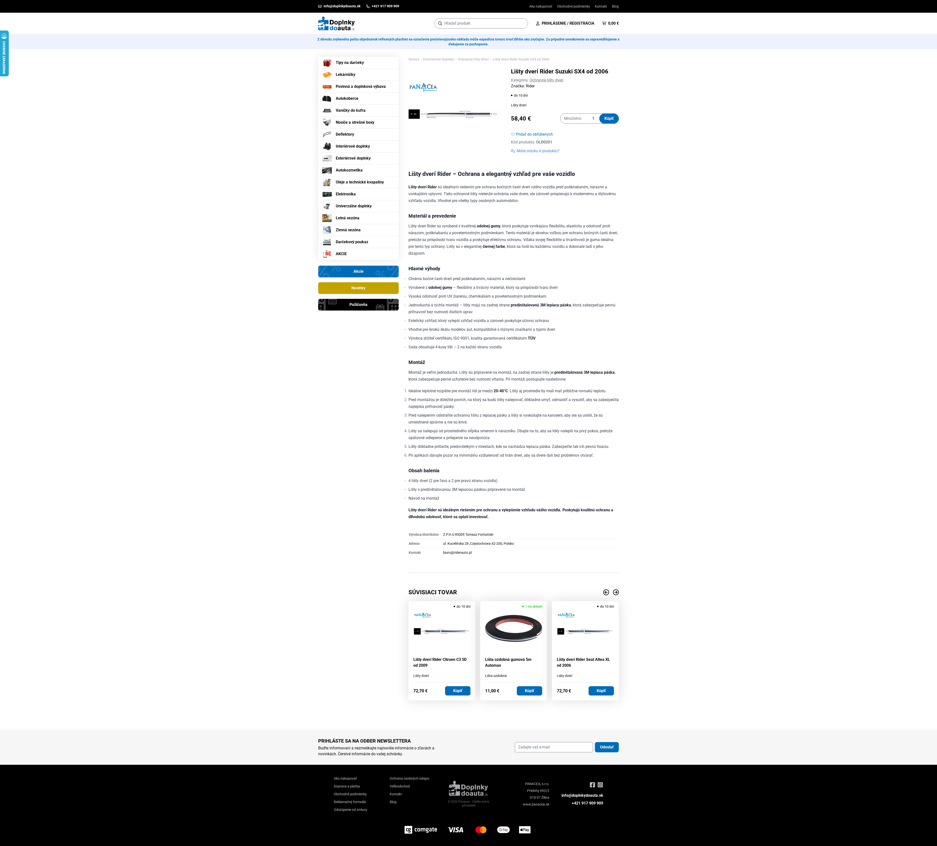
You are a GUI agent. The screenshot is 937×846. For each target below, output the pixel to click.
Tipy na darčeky (350, 62)
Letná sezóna (347, 218)
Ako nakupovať (540, 6)
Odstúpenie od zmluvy (350, 810)
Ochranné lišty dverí (473, 59)
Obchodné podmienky (573, 6)
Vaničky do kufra (351, 110)
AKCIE (341, 254)
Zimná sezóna (348, 230)
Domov (413, 59)
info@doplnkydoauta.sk (582, 795)
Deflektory (345, 134)
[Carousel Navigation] (513, 592)
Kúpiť (609, 118)
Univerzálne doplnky (354, 206)
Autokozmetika (349, 170)
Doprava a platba (347, 786)
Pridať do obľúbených (534, 134)
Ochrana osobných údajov (409, 778)
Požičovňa (358, 304)
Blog (615, 6)
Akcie (359, 271)
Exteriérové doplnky (353, 158)
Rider (530, 86)
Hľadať (522, 23)
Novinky (358, 288)
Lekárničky (345, 74)
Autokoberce (347, 98)
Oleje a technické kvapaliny (360, 182)
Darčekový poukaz (352, 242)
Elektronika (346, 194)
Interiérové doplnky (353, 146)
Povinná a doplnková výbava (361, 86)
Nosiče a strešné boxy (355, 122)
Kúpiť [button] (457, 690)
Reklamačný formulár (350, 802)
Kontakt (601, 6)
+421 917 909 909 (587, 803)
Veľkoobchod (400, 786)
